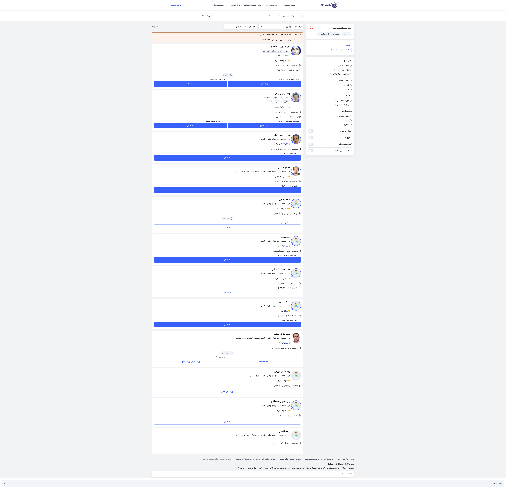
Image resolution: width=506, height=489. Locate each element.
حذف (311, 28)
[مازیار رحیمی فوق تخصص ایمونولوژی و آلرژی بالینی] (296, 203)
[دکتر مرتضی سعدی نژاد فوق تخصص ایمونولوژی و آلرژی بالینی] (296, 139)
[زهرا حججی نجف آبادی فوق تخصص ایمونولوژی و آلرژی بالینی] (296, 405)
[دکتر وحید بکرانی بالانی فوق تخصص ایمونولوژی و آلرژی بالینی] (296, 97)
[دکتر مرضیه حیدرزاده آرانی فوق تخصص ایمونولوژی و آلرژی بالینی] (296, 273)
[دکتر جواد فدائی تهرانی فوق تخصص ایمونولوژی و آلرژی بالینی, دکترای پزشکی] (296, 375)
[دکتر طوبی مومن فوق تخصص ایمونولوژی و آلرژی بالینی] (296, 241)
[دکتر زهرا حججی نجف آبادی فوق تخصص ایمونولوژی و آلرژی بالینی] (296, 50)
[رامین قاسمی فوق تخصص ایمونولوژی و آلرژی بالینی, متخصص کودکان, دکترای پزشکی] (296, 435)
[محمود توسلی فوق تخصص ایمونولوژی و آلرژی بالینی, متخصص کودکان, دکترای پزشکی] (296, 171)
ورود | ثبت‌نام (176, 5)
